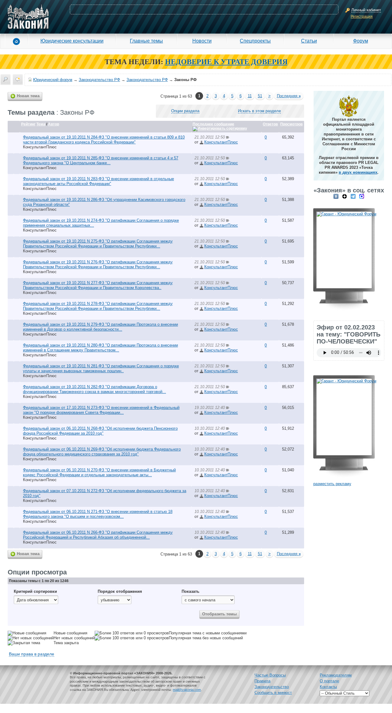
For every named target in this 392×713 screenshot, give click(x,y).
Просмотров (291, 124)
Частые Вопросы (270, 675)
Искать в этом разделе (259, 111)
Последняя (289, 96)
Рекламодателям (336, 675)
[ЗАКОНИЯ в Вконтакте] (336, 196)
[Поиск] (5, 79)
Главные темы (146, 40)
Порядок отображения (120, 591)
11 (250, 96)
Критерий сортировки (35, 591)
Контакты (328, 687)
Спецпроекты (255, 40)
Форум (360, 40)
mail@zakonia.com (187, 690)
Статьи (309, 40)
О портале (329, 681)
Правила (262, 681)
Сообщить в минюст (273, 692)
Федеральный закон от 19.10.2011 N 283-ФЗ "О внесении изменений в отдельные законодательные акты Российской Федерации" (98, 181)
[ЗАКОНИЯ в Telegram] (353, 196)
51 (260, 96)
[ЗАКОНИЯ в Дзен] (344, 196)
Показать (190, 591)
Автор (53, 124)
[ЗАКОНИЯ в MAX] (361, 196)
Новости (202, 40)
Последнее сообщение (213, 124)
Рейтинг (28, 124)
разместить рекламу (332, 483)
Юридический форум (52, 79)
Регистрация (362, 16)
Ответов (270, 124)
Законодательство (271, 687)
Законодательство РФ (99, 79)
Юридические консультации (72, 40)
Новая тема (28, 96)
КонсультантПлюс (40, 147)
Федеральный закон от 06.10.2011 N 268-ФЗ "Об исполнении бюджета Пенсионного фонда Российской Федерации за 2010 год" (100, 431)
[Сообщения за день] (18, 79)
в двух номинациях (358, 172)
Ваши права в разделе (31, 654)
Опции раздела (185, 111)
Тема (40, 124)
